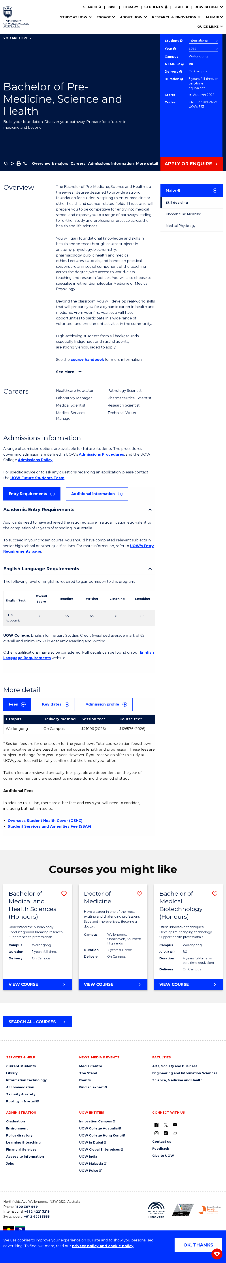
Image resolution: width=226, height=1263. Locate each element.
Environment (17, 1128)
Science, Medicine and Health (177, 1080)
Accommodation (20, 1087)
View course (35, 986)
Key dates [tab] (51, 704)
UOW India (88, 1157)
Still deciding (177, 203)
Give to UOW (163, 1156)
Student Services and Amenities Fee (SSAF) (49, 826)
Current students (21, 1066)
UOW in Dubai (91, 1142)
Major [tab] (173, 190)
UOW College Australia (98, 1128)
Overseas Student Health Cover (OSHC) (45, 821)
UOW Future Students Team (37, 478)
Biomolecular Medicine (183, 214)
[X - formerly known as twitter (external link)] (166, 1125)
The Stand (88, 1073)
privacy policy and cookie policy (103, 1246)
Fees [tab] (13, 704)
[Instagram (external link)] (156, 1133)
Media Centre (90, 1066)
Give (112, 7)
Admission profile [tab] (102, 704)
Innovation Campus (95, 1121)
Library (130, 7)
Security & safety (20, 1094)
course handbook (87, 359)
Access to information (25, 1157)
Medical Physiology (181, 226)
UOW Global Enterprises (99, 1149)
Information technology (26, 1080)
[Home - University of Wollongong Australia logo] (16, 16)
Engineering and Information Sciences (184, 1073)
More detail (147, 163)
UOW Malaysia (91, 1164)
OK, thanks (198, 1245)
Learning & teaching (23, 1142)
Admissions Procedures (101, 454)
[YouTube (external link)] (175, 1125)
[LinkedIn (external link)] (166, 1133)
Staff (178, 7)
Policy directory (19, 1135)
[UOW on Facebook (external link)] (156, 1125)
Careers (78, 163)
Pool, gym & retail (21, 1101)
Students (153, 7)
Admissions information (111, 163)
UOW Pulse (88, 1171)
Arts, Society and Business (174, 1066)
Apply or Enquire (188, 163)
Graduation (15, 1121)
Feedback (160, 1149)
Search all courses (32, 1021)
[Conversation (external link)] (175, 1133)
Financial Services (21, 1149)
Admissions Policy (35, 460)
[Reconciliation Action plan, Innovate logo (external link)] (156, 1210)
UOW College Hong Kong (100, 1135)
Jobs (10, 1164)
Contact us (161, 1142)
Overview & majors (50, 163)
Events (85, 1080)
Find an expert (91, 1087)
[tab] (31, 493)
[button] (6, 163)
